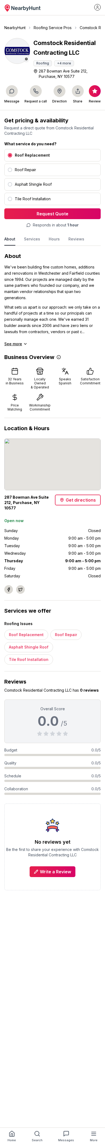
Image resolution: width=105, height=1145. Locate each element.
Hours (54, 239)
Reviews (76, 239)
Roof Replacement (26, 634)
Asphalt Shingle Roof (28, 647)
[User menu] (97, 7)
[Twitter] (20, 589)
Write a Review (55, 871)
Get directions (81, 500)
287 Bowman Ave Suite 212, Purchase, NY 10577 (63, 74)
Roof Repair (66, 634)
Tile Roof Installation (28, 659)
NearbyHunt (15, 27)
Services (32, 239)
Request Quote (52, 213)
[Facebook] (8, 589)
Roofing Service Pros (53, 27)
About (9, 239)
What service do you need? (30, 144)
